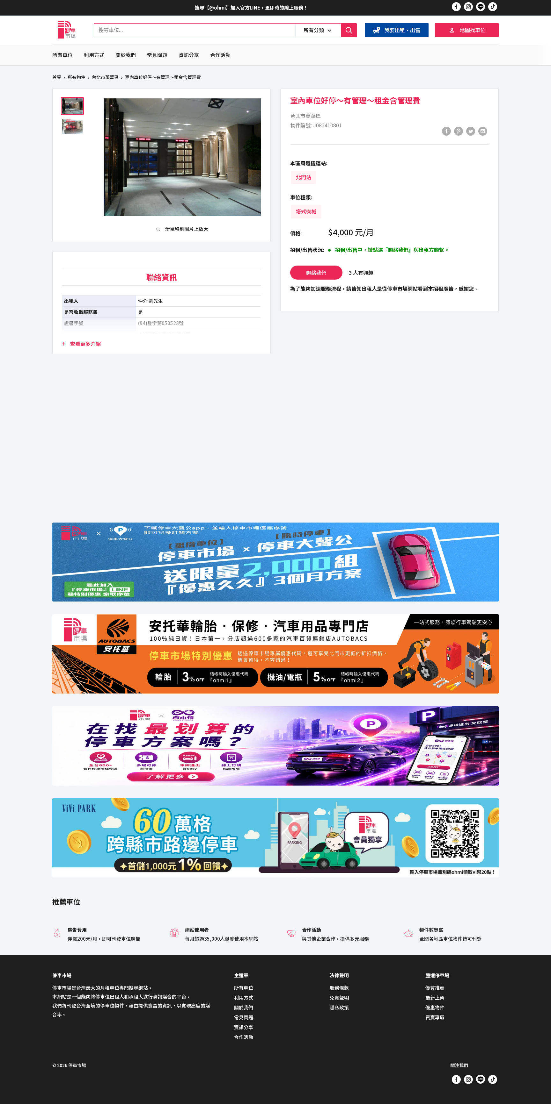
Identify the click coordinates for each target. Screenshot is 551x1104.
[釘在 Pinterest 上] (458, 131)
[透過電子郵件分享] (482, 131)
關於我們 (125, 55)
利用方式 (94, 55)
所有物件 (76, 77)
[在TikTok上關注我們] (492, 6)
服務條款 (339, 987)
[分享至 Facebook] (446, 131)
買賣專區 (434, 1017)
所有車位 (62, 55)
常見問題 (157, 55)
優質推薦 (434, 987)
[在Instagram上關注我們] (468, 6)
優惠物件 (434, 1007)
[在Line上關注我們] (480, 8)
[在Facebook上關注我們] (456, 6)
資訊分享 (189, 55)
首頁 (56, 77)
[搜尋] (349, 30)
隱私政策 (339, 1007)
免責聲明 (339, 997)
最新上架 (434, 997)
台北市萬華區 (105, 77)
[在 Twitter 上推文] (470, 131)
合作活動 (220, 55)
